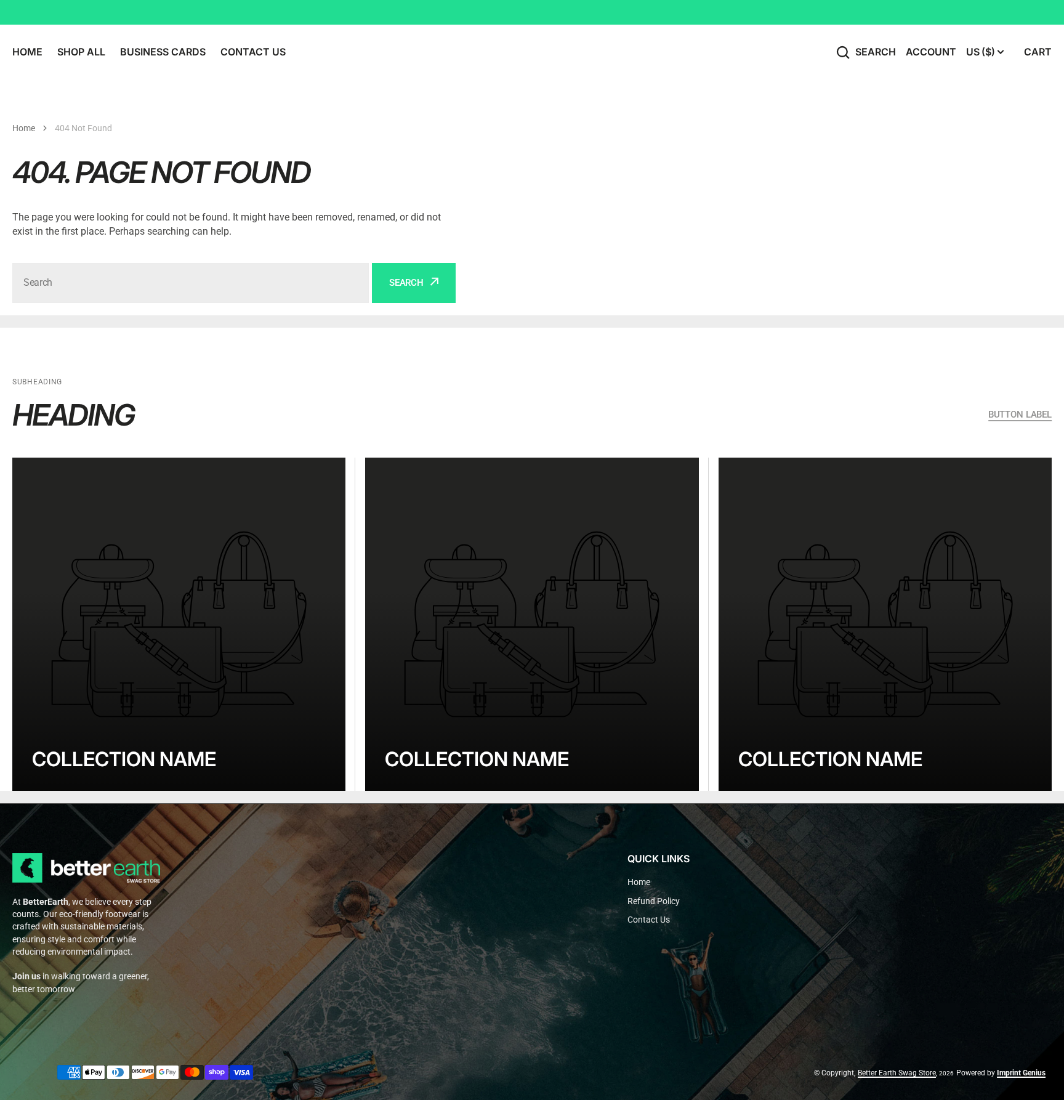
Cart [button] (1038, 52)
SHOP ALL (81, 52)
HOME (27, 52)
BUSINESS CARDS (163, 52)
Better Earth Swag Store (897, 1073)
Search (875, 52)
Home (23, 128)
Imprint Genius (1021, 1073)
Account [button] (931, 52)
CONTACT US (253, 52)
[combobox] (190, 283)
